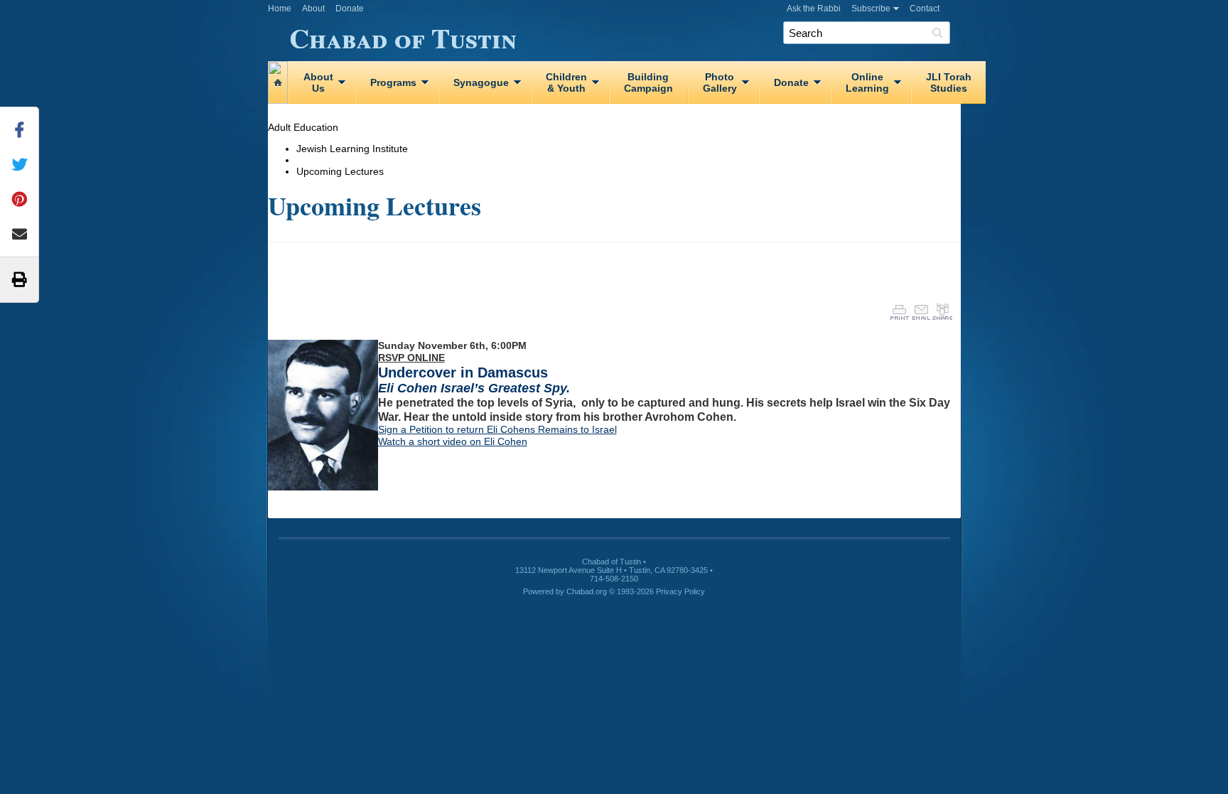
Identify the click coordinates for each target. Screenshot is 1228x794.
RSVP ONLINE (411, 357)
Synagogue (481, 82)
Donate (349, 9)
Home (279, 9)
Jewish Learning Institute (352, 148)
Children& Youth (566, 82)
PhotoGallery (720, 82)
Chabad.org (586, 591)
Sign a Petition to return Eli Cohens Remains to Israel (497, 429)
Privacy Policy (680, 591)
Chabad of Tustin (403, 35)
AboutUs (318, 82)
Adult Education (303, 127)
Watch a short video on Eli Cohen (452, 441)
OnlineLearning (867, 82)
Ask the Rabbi (814, 9)
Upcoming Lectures (340, 171)
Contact (924, 9)
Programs (393, 82)
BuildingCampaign (648, 82)
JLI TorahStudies (948, 82)
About (313, 9)
